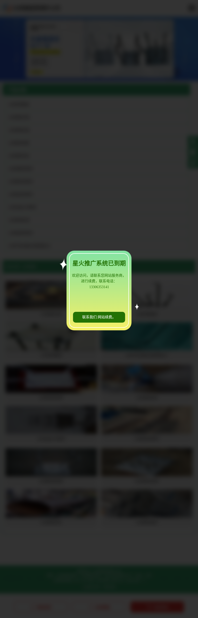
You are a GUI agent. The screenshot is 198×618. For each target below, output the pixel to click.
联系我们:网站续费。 (99, 317)
